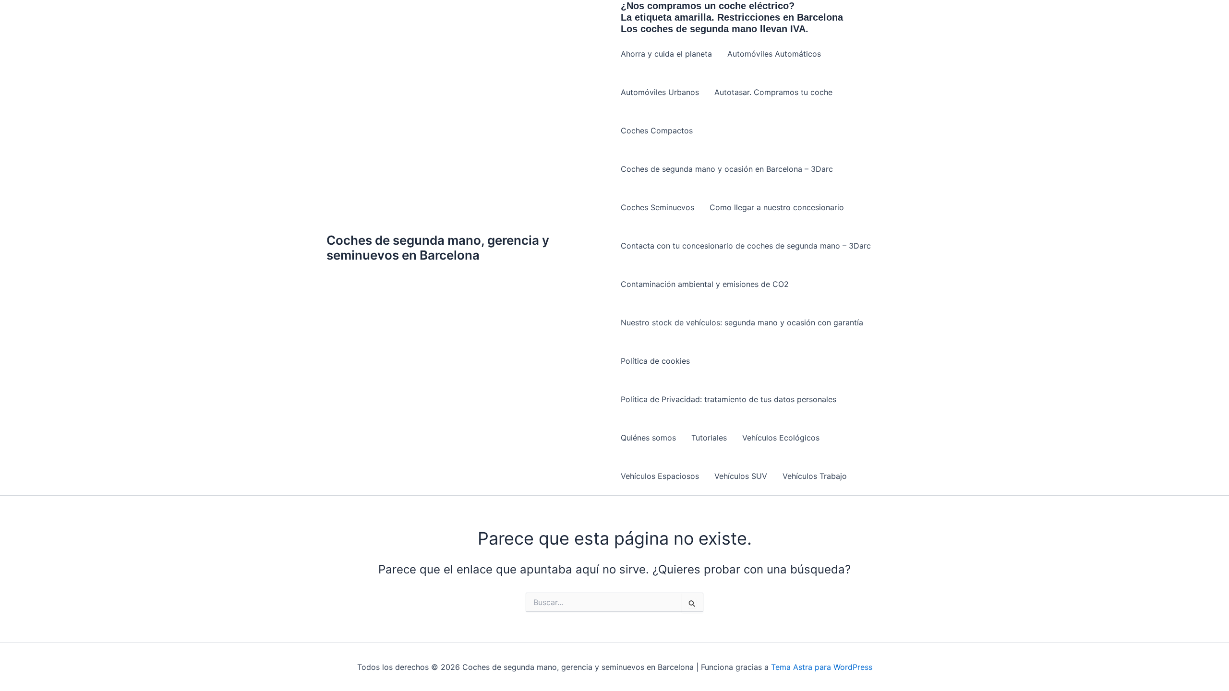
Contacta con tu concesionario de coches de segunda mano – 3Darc (746, 245)
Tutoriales (709, 437)
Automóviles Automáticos (774, 54)
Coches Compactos (657, 130)
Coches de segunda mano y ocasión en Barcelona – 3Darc (727, 169)
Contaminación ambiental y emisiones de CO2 (705, 284)
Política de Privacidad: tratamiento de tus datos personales (728, 399)
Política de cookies (655, 361)
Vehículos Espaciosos (660, 476)
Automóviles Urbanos (660, 92)
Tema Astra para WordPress (821, 667)
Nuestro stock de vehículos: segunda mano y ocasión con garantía (742, 322)
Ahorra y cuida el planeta (666, 54)
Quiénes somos (648, 437)
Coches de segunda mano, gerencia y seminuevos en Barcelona (437, 247)
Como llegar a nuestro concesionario (777, 207)
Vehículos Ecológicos (780, 437)
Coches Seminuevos (657, 207)
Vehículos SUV (740, 476)
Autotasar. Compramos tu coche (773, 92)
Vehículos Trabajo (815, 476)
